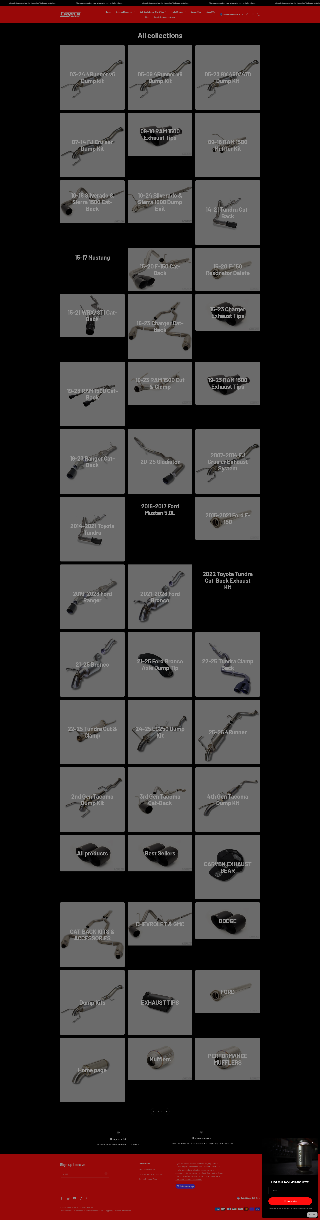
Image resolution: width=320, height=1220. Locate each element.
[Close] (313, 1143)
